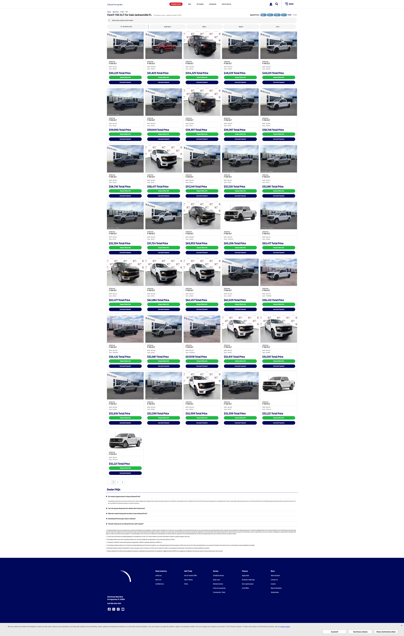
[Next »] (122, 482)
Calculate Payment (125, 82)
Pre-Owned (200, 4)
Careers (273, 584)
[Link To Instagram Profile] (118, 609)
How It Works (188, 580)
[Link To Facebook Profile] (109, 609)
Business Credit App (248, 580)
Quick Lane (216, 580)
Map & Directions (276, 588)
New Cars (158, 580)
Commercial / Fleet (219, 592)
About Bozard (275, 576)
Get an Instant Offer (190, 576)
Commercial (212, 4)
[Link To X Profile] (114, 609)
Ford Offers (245, 588)
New (189, 4)
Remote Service (218, 584)
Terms (186, 584)
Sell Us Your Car (226, 4)
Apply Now (245, 576)
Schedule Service (176, 4)
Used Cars (158, 576)
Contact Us (274, 580)
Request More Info (125, 77)
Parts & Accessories (219, 588)
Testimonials (275, 592)
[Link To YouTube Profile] (123, 609)
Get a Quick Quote (247, 584)
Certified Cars (159, 584)
